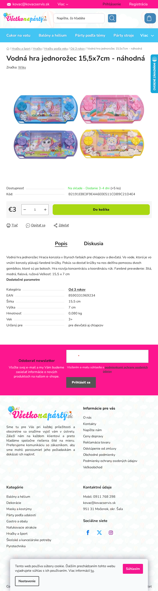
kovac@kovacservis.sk (31, 4)
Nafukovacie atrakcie (21, 527)
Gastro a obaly (17, 521)
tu (92, 570)
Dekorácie (13, 503)
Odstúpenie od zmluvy (99, 448)
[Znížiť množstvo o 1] (25, 209)
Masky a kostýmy (19, 509)
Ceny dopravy (93, 436)
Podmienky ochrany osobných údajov (110, 461)
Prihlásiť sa (81, 382)
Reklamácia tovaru (96, 442)
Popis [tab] (61, 243)
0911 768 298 (104, 496)
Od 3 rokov (77, 289)
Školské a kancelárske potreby (28, 540)
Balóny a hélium (18, 496)
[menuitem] (18, 35)
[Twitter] (99, 532)
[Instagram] (111, 532)
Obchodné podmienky (99, 454)
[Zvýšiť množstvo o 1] (45, 209)
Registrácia (138, 4)
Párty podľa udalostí (21, 515)
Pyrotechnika (16, 546)
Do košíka (101, 209)
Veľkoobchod (92, 467)
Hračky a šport (17, 533)
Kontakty (89, 424)
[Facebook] (88, 532)
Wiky (22, 67)
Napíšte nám (92, 430)
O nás (87, 417)
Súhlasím (133, 569)
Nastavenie (27, 581)
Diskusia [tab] (93, 243)
